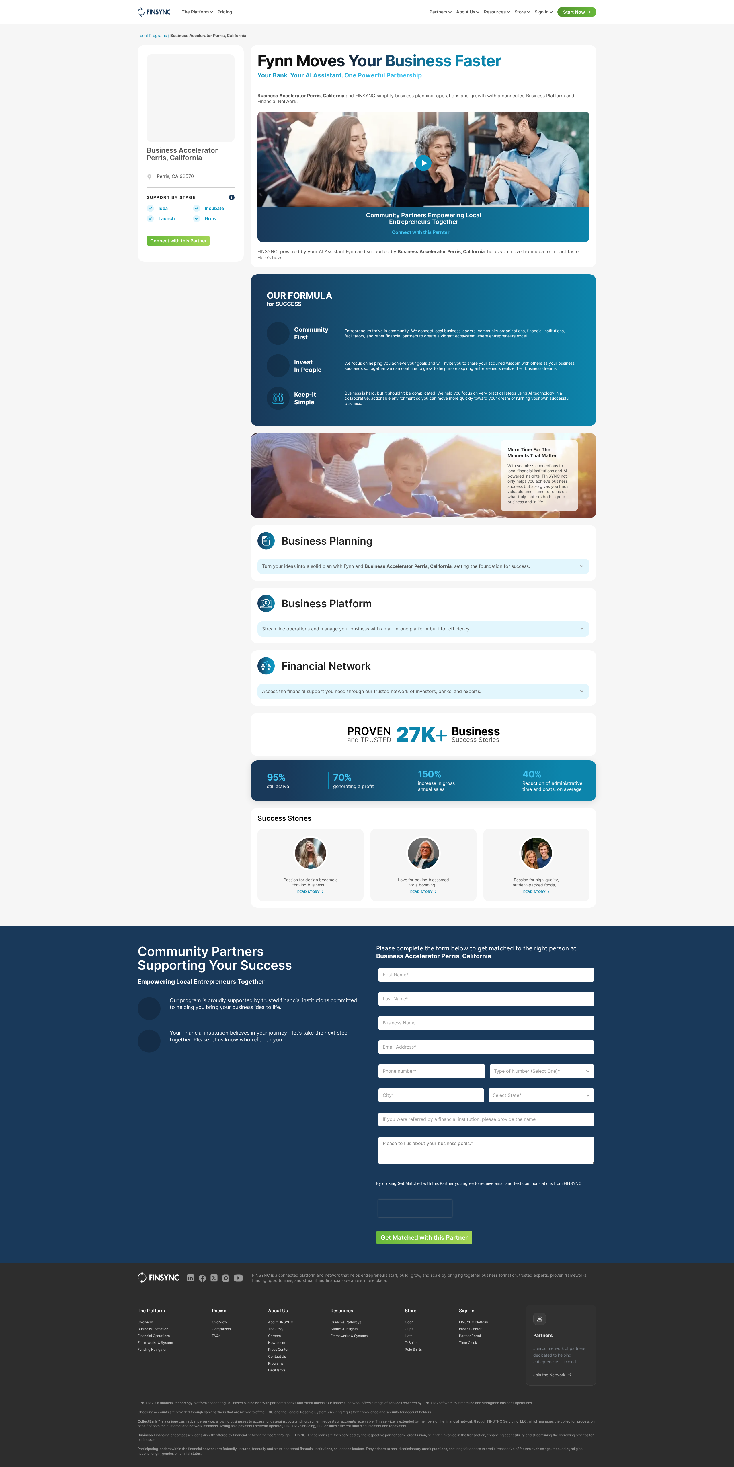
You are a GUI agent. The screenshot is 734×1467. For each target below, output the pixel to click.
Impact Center (470, 1329)
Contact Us (277, 1356)
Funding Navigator (152, 1349)
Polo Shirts (413, 1349)
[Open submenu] (211, 12)
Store (520, 12)
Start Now (574, 12)
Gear (408, 1322)
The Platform (195, 12)
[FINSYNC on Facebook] (202, 1278)
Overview (145, 1322)
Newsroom (276, 1342)
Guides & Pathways (346, 1322)
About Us (465, 12)
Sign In (541, 12)
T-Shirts (411, 1342)
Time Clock (468, 1342)
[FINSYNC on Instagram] (225, 1278)
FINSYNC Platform (473, 1322)
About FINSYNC (280, 1322)
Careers (274, 1336)
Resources (495, 12)
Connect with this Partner (178, 241)
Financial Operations (154, 1336)
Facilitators (276, 1370)
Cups (409, 1329)
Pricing (225, 12)
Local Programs (152, 35)
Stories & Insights (344, 1329)
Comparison (221, 1329)
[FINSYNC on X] (214, 1278)
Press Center (278, 1349)
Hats (408, 1336)
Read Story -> (310, 892)
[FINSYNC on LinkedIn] (190, 1278)
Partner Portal (470, 1336)
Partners (438, 12)
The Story (276, 1329)
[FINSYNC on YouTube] (238, 1278)
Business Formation (153, 1329)
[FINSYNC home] (154, 12)
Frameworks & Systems (156, 1342)
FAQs (216, 1336)
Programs (275, 1363)
